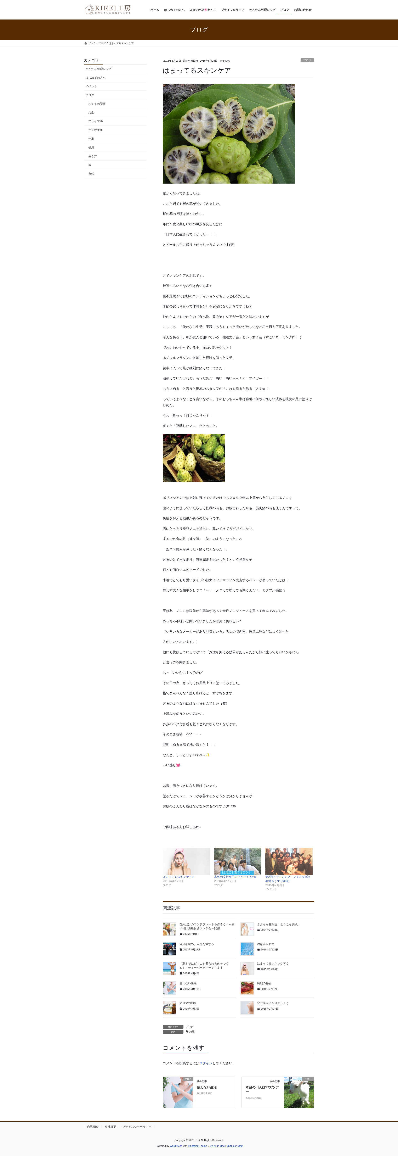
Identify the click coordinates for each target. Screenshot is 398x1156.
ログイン (205, 1063)
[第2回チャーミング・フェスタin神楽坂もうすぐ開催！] (289, 861)
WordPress (176, 1146)
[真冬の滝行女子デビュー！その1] (237, 861)
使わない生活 (188, 983)
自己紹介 (93, 1126)
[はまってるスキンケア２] (186, 861)
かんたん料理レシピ (98, 69)
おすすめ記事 (97, 103)
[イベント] (299, 1092)
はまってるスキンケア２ (179, 876)
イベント (91, 86)
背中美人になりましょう (273, 1003)
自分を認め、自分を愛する (196, 944)
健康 (91, 147)
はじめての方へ (95, 77)
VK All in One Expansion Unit (226, 1146)
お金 (91, 112)
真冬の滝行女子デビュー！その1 (235, 876)
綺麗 (191, 1031)
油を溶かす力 (265, 944)
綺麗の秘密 (264, 983)
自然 (91, 173)
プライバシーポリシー (136, 1126)
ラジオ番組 (95, 130)
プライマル (95, 121)
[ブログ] (178, 1092)
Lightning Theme (197, 1146)
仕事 (91, 138)
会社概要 (110, 1126)
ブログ (307, 60)
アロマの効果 (188, 1003)
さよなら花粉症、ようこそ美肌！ (279, 924)
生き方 (92, 156)
